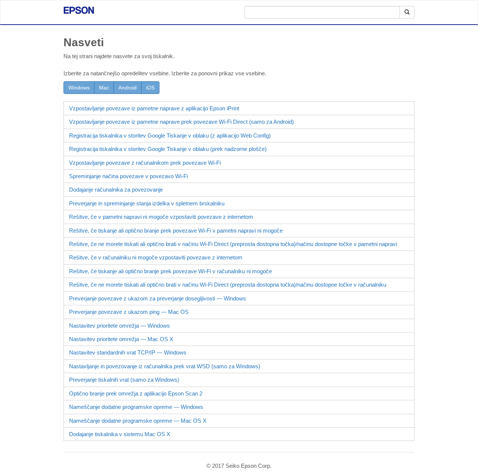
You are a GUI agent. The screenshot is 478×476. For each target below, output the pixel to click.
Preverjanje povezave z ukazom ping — (129, 312)
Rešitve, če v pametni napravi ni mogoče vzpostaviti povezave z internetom (161, 217)
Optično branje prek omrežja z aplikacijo (135, 393)
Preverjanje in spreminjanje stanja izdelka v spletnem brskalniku (146, 203)
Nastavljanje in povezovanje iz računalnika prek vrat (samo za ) (164, 366)
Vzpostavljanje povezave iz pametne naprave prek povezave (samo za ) (181, 122)
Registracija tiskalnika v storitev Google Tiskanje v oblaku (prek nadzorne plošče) (168, 149)
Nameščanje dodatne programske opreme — (136, 407)
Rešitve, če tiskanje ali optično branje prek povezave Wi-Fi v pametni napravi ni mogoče (176, 230)
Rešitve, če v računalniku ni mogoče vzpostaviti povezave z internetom (155, 257)
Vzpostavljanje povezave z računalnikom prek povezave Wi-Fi (145, 163)
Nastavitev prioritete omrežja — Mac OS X (121, 339)
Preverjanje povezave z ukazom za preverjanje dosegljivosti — (157, 298)
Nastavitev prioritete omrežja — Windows (119, 325)
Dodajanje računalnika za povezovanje (116, 189)
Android (127, 88)
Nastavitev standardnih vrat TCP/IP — (127, 352)
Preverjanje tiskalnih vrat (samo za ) (124, 379)
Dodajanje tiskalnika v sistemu (119, 434)
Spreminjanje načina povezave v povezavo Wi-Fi (128, 176)
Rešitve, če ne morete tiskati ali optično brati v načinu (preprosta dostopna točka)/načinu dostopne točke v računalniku (227, 284)
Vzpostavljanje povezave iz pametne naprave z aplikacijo (154, 108)
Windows (79, 88)
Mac (104, 88)
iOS (150, 88)
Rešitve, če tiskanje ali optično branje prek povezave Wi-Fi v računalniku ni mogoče (170, 271)
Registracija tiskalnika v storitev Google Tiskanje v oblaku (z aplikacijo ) (170, 135)
